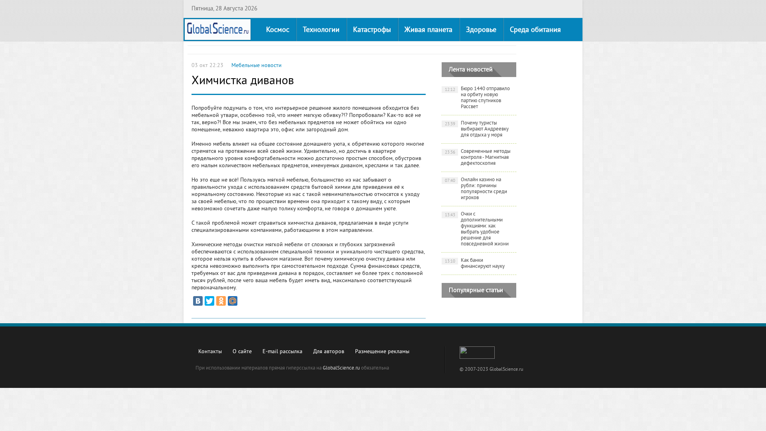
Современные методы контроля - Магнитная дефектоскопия (478, 157)
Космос (277, 30)
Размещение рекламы (382, 351)
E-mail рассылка (282, 351)
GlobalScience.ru (341, 368)
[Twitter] (209, 301)
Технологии (321, 30)
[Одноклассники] (221, 301)
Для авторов (328, 351)
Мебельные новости (256, 65)
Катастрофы (372, 30)
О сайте (242, 351)
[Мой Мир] (232, 301)
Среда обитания (535, 30)
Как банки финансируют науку (475, 263)
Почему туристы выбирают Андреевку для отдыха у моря (477, 129)
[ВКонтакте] (198, 301)
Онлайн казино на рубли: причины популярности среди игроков (476, 189)
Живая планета (428, 30)
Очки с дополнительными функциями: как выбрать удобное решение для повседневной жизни (477, 229)
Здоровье (481, 30)
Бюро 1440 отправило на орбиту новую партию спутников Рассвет (477, 98)
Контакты (210, 351)
